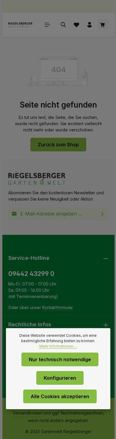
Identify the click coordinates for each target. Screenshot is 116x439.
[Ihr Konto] (89, 25)
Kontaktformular (57, 307)
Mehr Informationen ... (58, 346)
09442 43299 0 (31, 273)
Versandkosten (27, 412)
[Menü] (47, 25)
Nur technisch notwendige (60, 359)
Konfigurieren (60, 378)
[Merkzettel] (76, 25)
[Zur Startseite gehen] (20, 25)
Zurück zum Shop (58, 145)
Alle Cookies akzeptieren (60, 396)
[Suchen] (63, 25)
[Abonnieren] (102, 214)
